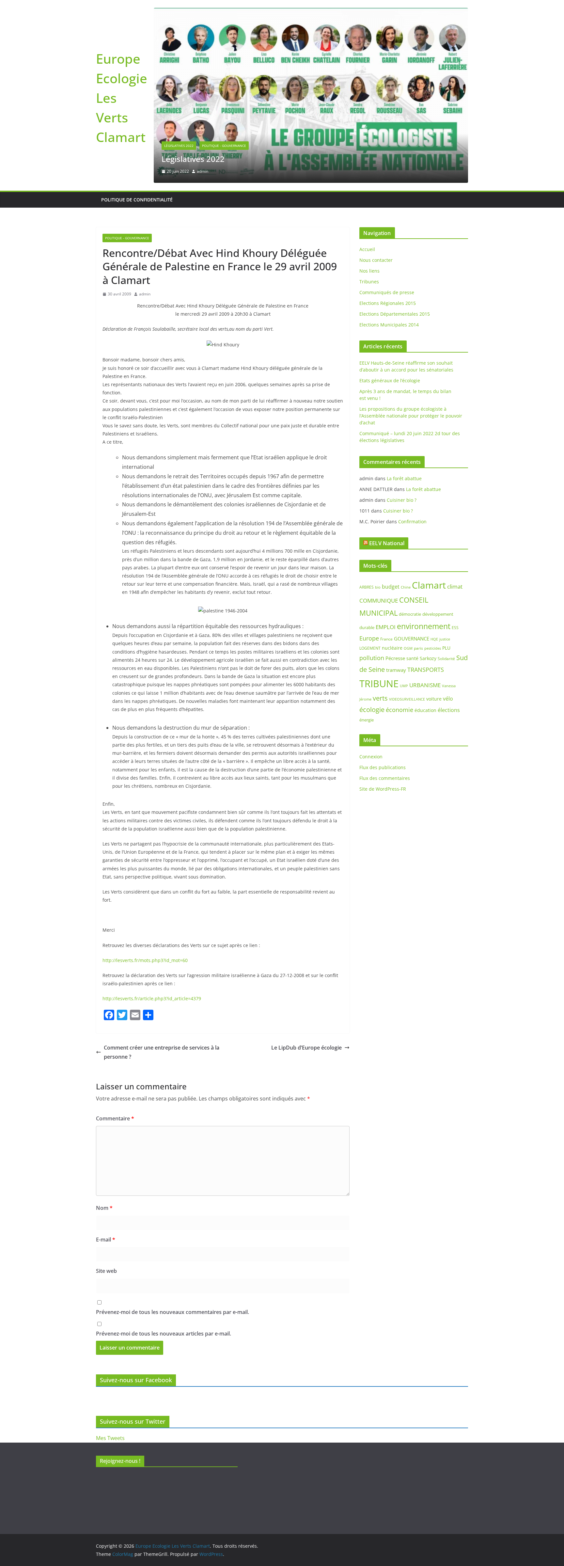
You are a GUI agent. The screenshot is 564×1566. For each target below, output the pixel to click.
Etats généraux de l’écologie (389, 380)
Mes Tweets (110, 1438)
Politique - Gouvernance (224, 145)
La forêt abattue (404, 478)
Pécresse (395, 658)
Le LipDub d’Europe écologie (306, 1047)
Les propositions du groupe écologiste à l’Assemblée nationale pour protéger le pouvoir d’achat (410, 416)
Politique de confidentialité (137, 200)
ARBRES (366, 587)
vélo (448, 698)
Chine (406, 587)
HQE (434, 639)
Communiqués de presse (386, 292)
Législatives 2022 (179, 145)
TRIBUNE (379, 683)
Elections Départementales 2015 (394, 314)
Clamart (429, 585)
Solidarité (446, 658)
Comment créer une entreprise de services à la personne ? (161, 1052)
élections (449, 710)
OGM (408, 648)
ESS (455, 627)
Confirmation (412, 521)
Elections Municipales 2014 (389, 325)
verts (380, 698)
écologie (371, 709)
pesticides (432, 648)
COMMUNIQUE (378, 600)
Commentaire (115, 1118)
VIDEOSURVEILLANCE (407, 699)
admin (202, 171)
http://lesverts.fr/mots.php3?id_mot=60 (145, 960)
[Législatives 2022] (311, 12)
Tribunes (369, 281)
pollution (371, 658)
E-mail (105, 1239)
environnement (423, 626)
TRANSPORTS (425, 669)
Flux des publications (382, 767)
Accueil (367, 249)
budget (391, 586)
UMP (404, 686)
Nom (104, 1207)
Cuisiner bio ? (401, 500)
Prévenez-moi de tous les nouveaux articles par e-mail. (163, 1333)
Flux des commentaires (384, 778)
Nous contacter (376, 260)
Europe (369, 638)
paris (418, 648)
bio (378, 587)
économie (399, 710)
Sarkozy (428, 658)
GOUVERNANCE (411, 638)
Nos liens (369, 271)
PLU (446, 648)
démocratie (410, 614)
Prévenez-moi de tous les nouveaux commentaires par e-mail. (172, 1312)
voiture (434, 699)
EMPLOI (386, 627)
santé (412, 658)
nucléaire (392, 648)
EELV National (386, 543)
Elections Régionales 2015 (387, 303)
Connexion (371, 756)
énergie (366, 720)
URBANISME (425, 685)
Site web (106, 1270)
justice (444, 639)
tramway (396, 670)
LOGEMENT (370, 648)
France (386, 639)
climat (454, 586)
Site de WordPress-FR (382, 789)
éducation (425, 710)
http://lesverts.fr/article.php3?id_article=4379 (151, 998)
